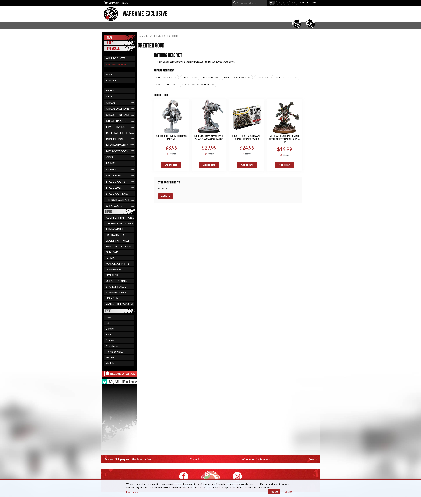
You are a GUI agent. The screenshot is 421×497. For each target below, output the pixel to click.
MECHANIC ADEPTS (118, 145)
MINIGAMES (113, 269)
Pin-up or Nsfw (114, 351)
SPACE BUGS (114, 175)
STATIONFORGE (116, 286)
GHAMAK (112, 252)
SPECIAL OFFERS (116, 64)
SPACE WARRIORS (117, 193)
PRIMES (111, 163)
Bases (109, 317)
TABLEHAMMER (116, 292)
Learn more (132, 491)
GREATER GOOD (116, 120)
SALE (110, 43)
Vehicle (110, 363)
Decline (288, 491)
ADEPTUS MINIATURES (120, 217)
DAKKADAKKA (115, 234)
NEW (109, 37)
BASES (110, 90)
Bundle (110, 328)
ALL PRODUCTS (115, 58)
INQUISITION (114, 138)
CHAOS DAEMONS (117, 108)
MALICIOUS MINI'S (117, 263)
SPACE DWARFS (115, 181)
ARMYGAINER (114, 229)
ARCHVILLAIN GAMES (119, 223)
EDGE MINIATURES (117, 240)
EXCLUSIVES (166, 77)
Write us (165, 196)
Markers (111, 340)
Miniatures (112, 345)
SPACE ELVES (114, 187)
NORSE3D (112, 275)
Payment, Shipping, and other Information (127, 459)
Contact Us (196, 459)
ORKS (109, 157)
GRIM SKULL (113, 257)
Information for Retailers (256, 459)
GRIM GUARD (166, 84)
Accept (274, 491)
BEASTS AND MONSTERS (198, 84)
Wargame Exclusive (145, 14)
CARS (109, 96)
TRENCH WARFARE (118, 199)
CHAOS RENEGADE (118, 114)
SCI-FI (109, 74)
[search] (234, 2)
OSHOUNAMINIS (116, 280)
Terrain (110, 357)
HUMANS (210, 77)
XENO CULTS (114, 205)
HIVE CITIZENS (115, 126)
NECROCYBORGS (117, 151)
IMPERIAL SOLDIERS (118, 132)
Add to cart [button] (171, 164)
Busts (109, 334)
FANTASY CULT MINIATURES (120, 246)
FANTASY (112, 80)
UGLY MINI (112, 298)
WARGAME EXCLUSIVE (120, 303)
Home (141, 35)
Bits (108, 322)
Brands (313, 459)
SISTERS (111, 169)
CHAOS (110, 102)
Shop (147, 35)
